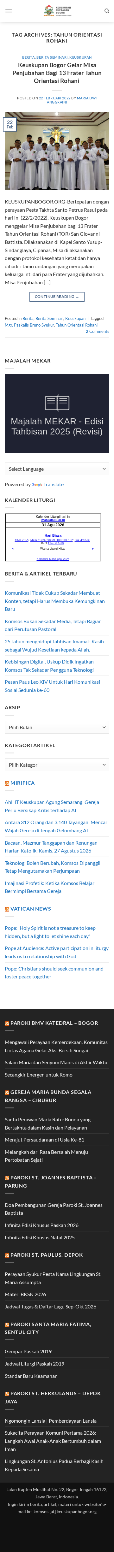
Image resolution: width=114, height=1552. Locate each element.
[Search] (106, 11)
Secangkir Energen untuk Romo (39, 1074)
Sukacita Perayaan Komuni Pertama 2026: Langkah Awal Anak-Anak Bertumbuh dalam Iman (53, 1441)
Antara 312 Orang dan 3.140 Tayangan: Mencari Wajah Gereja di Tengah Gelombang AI (57, 826)
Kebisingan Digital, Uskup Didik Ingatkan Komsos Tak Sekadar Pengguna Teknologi (49, 665)
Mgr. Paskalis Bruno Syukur (29, 325)
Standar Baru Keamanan (31, 1376)
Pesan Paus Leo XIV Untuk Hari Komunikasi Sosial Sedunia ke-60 (52, 686)
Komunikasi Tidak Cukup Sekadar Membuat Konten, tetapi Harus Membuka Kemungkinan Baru (55, 601)
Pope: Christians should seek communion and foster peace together (54, 972)
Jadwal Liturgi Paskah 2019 (34, 1363)
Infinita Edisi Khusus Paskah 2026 (42, 1225)
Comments (97, 331)
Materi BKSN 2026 (25, 1294)
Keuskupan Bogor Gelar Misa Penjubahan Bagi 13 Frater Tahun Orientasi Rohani (57, 72)
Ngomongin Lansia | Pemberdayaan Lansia (51, 1421)
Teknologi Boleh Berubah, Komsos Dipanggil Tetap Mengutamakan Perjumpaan (52, 867)
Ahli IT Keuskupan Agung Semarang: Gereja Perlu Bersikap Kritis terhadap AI (52, 806)
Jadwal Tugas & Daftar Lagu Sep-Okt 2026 (50, 1306)
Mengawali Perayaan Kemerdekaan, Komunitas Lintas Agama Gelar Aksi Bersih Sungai (56, 1046)
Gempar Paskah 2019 (28, 1351)
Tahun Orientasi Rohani (77, 325)
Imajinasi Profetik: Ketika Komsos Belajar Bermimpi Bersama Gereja (49, 887)
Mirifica (22, 783)
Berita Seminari (51, 57)
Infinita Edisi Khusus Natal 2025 (40, 1237)
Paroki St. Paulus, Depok (46, 1255)
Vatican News (30, 909)
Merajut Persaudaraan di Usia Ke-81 (44, 1139)
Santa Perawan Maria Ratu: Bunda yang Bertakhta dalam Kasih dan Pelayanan (48, 1123)
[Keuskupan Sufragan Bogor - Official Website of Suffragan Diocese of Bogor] (58, 11)
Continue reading (57, 296)
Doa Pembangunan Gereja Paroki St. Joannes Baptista (54, 1209)
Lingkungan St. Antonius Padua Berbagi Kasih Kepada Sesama (54, 1465)
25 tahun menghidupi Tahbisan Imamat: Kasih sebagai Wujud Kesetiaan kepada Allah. (54, 645)
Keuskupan (80, 57)
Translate (53, 484)
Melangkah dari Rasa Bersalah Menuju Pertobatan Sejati (46, 1156)
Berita (28, 57)
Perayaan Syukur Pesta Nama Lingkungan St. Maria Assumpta (53, 1278)
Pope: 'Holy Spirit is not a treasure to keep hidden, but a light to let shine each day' (50, 932)
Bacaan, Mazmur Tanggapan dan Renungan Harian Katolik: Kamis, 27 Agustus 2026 (51, 847)
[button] (8, 11)
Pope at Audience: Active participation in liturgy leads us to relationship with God (57, 952)
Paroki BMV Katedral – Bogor (54, 1023)
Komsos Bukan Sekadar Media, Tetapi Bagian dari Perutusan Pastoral (53, 625)
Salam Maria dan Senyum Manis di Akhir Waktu (56, 1062)
